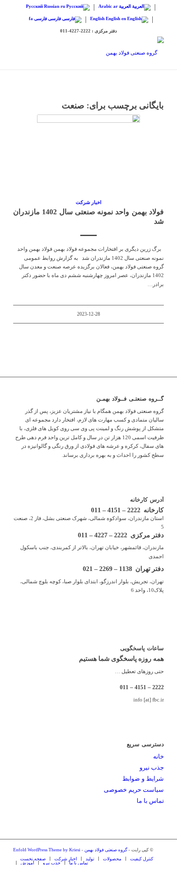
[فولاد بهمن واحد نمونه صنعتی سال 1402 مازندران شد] (88, 152)
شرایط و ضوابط (143, 778)
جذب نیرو (152, 767)
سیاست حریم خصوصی (134, 789)
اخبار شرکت (88, 202)
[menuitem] (33, 859)
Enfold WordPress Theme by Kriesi (46, 849)
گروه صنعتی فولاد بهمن (105, 849)
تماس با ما (150, 801)
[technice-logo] (103, 53)
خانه (158, 756)
